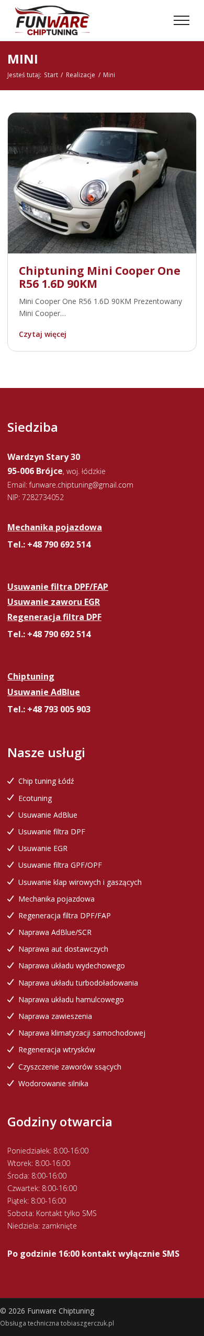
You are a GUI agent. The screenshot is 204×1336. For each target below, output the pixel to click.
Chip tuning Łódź (46, 781)
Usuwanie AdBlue (47, 815)
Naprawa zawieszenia (55, 1016)
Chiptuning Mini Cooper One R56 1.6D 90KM (99, 277)
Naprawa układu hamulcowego (71, 999)
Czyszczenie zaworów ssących (69, 1067)
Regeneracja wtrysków (56, 1049)
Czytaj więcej (42, 334)
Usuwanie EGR (42, 848)
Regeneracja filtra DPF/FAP (64, 915)
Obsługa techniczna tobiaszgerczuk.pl (57, 1323)
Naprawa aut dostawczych (63, 949)
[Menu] (181, 20)
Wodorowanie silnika (53, 1083)
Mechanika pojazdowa (56, 899)
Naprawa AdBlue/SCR (55, 932)
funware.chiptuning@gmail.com (81, 485)
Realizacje (80, 74)
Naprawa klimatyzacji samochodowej (81, 1033)
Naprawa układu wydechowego (71, 965)
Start (51, 74)
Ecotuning (35, 798)
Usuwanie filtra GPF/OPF (60, 865)
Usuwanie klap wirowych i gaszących (80, 882)
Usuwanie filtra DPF (51, 831)
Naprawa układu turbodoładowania (78, 983)
